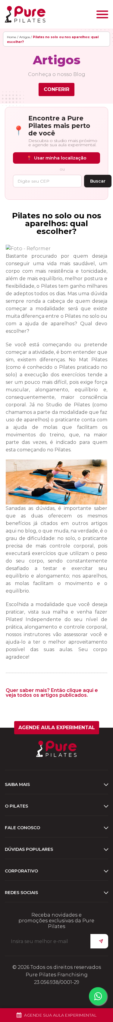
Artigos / (25, 37)
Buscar (97, 181)
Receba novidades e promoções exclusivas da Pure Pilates (56, 920)
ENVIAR (99, 941)
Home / (12, 37)
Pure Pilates (25, 14)
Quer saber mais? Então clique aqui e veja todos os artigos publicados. (52, 692)
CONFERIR (56, 89)
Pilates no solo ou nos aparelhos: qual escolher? (56, 223)
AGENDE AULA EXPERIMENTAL (56, 727)
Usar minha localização (56, 158)
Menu (102, 14)
